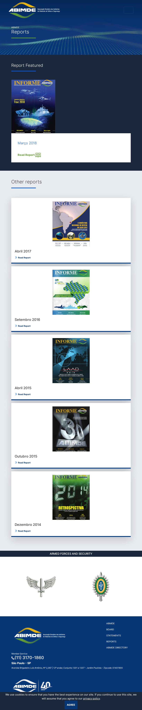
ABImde (110, 623)
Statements (113, 635)
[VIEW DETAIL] (71, 223)
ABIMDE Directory (117, 647)
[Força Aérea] (41, 586)
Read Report (26, 155)
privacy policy (91, 698)
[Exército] (101, 586)
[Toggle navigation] (128, 10)
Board (110, 629)
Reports (111, 641)
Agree (71, 704)
